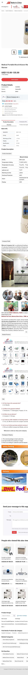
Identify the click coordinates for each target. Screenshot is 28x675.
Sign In (3, 115)
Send (14, 532)
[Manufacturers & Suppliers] (14, 2)
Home (2, 10)
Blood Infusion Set (19, 661)
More (2, 664)
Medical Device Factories (8, 657)
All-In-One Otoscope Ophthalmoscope (11, 647)
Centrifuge (17, 618)
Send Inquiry (14, 79)
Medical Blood (20, 657)
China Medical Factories (8, 654)
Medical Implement (18, 10)
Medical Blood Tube (7, 661)
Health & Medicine (9, 10)
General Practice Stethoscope (9, 643)
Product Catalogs (22, 615)
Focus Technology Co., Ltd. (18, 669)
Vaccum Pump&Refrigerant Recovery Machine (8, 621)
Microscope (4, 618)
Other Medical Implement (8, 639)
